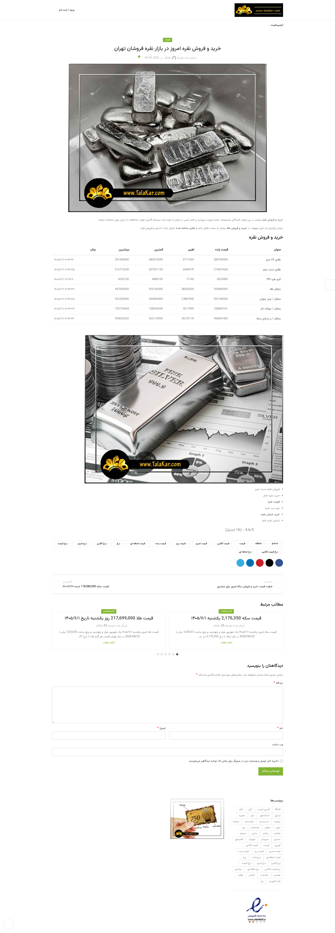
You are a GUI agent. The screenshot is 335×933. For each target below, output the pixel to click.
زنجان (265, 833)
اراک (241, 809)
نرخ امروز (82, 544)
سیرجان (265, 839)
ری (244, 827)
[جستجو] (53, 10)
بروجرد (277, 821)
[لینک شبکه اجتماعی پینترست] (260, 563)
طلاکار (167, 58)
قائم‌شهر (239, 839)
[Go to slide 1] (177, 654)
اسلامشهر (264, 815)
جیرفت (235, 821)
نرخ (118, 544)
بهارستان (249, 821)
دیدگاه (278, 683)
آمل (250, 809)
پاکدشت (264, 875)
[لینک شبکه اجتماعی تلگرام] (240, 563)
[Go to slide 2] (173, 654)
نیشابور (238, 869)
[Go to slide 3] (169, 654)
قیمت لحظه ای (137, 544)
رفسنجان (255, 827)
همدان (277, 875)
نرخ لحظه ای (245, 552)
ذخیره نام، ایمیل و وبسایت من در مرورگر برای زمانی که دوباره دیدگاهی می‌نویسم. (234, 761)
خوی (278, 827)
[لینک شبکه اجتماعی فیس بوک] (279, 563)
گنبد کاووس (275, 881)
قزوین (278, 845)
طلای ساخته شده (185, 228)
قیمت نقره (274, 502)
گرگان (240, 875)
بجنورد (242, 815)
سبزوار (243, 833)
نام (280, 728)
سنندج (277, 839)
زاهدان (277, 833)
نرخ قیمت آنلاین (270, 552)
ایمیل (161, 728)
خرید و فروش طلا (237, 228)
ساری (254, 833)
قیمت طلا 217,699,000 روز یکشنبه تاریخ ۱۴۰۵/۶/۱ (109, 618)
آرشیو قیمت (226, 611)
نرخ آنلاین (102, 544)
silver (258, 544)
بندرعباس (264, 821)
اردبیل (278, 815)
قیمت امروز (201, 544)
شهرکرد (252, 839)
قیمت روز (181, 544)
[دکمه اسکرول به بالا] (9, 924)
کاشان (252, 875)
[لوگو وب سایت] (259, 10)
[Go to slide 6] (158, 654)
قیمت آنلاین (223, 544)
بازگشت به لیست (167, 584)
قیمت (167, 39)
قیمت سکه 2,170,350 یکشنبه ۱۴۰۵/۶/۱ (226, 618)
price (275, 544)
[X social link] (269, 563)
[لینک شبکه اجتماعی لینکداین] (250, 563)
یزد (262, 881)
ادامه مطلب (226, 643)
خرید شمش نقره (270, 514)
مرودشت (256, 857)
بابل (252, 815)
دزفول (268, 827)
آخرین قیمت (263, 809)
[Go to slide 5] (162, 654)
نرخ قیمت (62, 544)
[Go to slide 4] (166, 654)
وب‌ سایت (277, 744)
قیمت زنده (160, 544)
